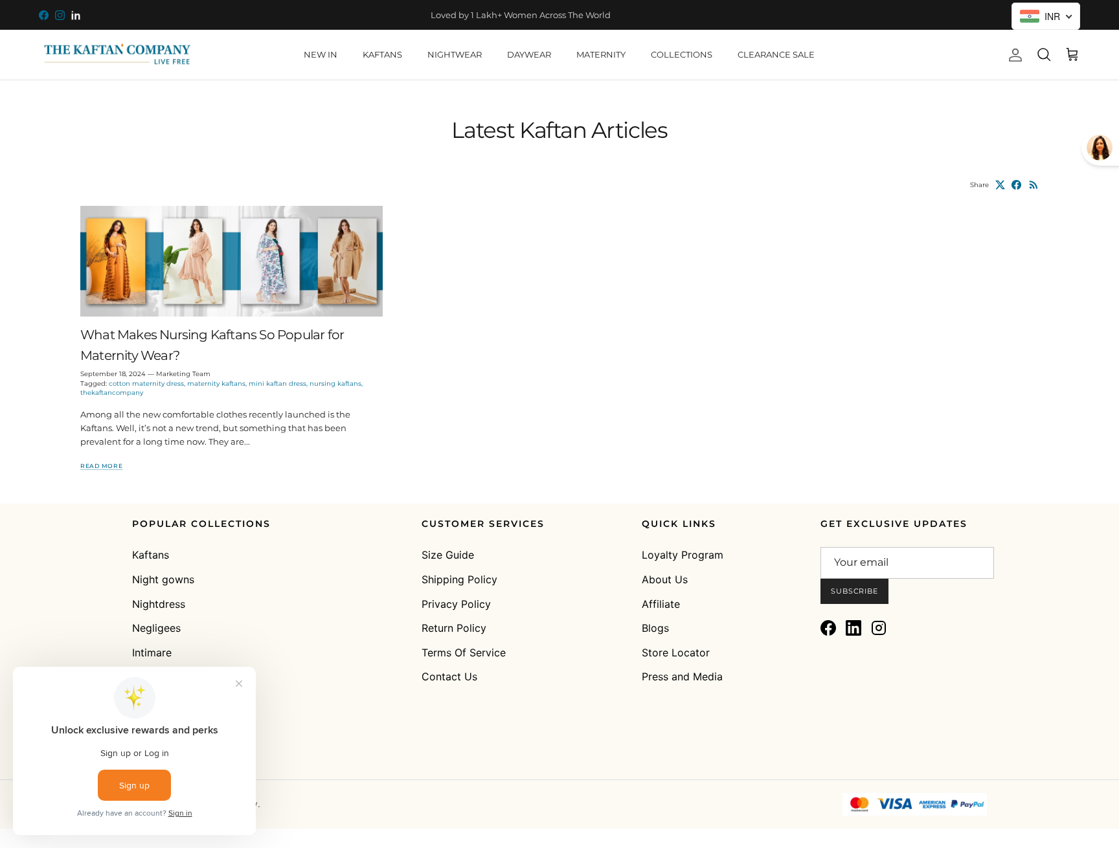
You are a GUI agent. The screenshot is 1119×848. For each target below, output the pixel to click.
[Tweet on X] (1000, 185)
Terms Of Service (464, 652)
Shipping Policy (459, 579)
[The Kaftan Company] (116, 55)
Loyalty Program (682, 554)
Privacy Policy (456, 603)
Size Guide (448, 554)
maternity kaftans (216, 383)
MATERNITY (601, 54)
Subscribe (854, 591)
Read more (101, 465)
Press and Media (682, 676)
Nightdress (158, 603)
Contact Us (449, 676)
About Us (665, 579)
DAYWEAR (529, 54)
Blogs (655, 627)
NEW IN (320, 54)
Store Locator (676, 652)
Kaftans (150, 554)
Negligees (156, 627)
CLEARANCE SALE (776, 54)
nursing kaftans (335, 383)
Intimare (152, 652)
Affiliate (661, 603)
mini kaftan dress (277, 383)
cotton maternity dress (146, 383)
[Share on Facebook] (1016, 185)
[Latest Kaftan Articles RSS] (1034, 185)
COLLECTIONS (681, 54)
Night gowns (163, 579)
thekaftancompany (111, 392)
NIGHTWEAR (454, 54)
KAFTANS (382, 54)
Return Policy (454, 627)
